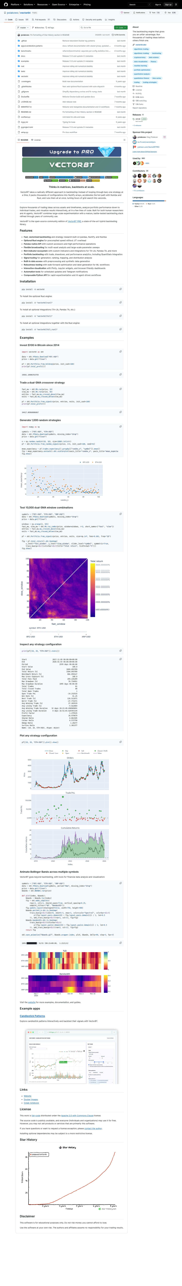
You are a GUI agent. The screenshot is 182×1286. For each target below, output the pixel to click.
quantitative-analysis (142, 74)
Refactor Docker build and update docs (79, 97)
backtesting (156, 53)
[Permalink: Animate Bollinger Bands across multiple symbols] (18, 872)
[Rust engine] (77, 181)
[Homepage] (6, 4)
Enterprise (74, 4)
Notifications (140, 13)
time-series (157, 78)
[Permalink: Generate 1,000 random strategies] (18, 420)
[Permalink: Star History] (18, 1139)
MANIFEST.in (26, 107)
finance (153, 61)
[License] (93, 181)
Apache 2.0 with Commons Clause (77, 1115)
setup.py (24, 132)
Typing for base (69, 122)
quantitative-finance (141, 78)
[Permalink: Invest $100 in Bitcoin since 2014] (18, 345)
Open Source (58, 4)
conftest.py (25, 117)
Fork (155, 13)
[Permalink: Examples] (18, 337)
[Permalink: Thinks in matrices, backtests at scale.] (18, 187)
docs (23, 56)
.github (24, 41)
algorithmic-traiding (141, 53)
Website (27, 1096)
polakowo (12, 12)
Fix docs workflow (70, 132)
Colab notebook (31, 1103)
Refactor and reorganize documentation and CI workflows (86, 107)
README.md (26, 112)
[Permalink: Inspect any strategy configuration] (18, 644)
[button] (121, 289)
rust (22, 66)
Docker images (31, 1099)
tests (23, 71)
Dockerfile (25, 97)
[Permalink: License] (18, 1109)
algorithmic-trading (141, 49)
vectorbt (25, 12)
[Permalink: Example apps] (18, 1008)
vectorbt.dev (141, 45)
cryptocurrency (139, 57)
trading (137, 82)
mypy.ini (24, 122)
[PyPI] (44, 178)
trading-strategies (150, 82)
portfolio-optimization (142, 70)
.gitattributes (26, 86)
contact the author (93, 1128)
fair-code (36, 1115)
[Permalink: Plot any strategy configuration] (18, 735)
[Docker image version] (81, 178)
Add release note (69, 102)
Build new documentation (73, 81)
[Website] (64, 181)
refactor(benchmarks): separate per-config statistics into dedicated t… (91, 51)
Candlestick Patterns (32, 1015)
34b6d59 (98, 35)
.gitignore (25, 92)
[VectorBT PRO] (71, 156)
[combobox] (97, 27)
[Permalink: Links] (18, 1089)
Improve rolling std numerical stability (78, 66)
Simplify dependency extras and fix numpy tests (82, 92)
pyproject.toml (27, 127)
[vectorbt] (71, 171)
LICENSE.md (26, 102)
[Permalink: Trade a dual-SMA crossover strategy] (18, 382)
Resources (42, 4)
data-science (154, 57)
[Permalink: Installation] (18, 281)
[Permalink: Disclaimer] (18, 1216)
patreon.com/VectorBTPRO (148, 147)
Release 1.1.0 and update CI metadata (78, 56)
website (31, 1002)
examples (25, 61)
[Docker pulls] (97, 178)
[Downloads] (32, 178)
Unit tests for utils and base (74, 117)
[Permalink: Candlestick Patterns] (18, 1016)
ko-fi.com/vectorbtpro (147, 142)
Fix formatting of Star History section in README (49, 35)
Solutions (28, 4)
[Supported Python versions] (61, 178)
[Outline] (124, 140)
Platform (15, 4)
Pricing (87, 4)
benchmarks (26, 51)
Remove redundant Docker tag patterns (79, 41)
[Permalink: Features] (18, 230)
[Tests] (111, 178)
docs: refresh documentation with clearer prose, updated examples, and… (93, 46)
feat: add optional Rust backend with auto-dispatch (83, 86)
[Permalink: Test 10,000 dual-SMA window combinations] (18, 507)
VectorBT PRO (74, 221)
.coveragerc (26, 81)
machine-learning (140, 66)
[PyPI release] (51, 181)
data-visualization (140, 61)
